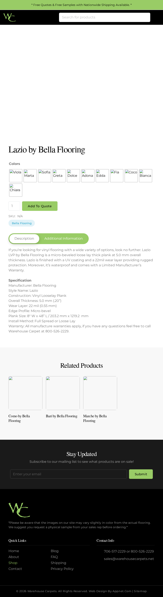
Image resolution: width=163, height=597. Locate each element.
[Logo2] (9, 17)
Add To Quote (40, 206)
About (13, 557)
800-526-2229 (142, 551)
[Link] (25, 401)
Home (13, 551)
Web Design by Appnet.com (110, 591)
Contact (15, 569)
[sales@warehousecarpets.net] (100, 559)
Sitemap (140, 591)
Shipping (58, 563)
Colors (14, 164)
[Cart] (155, 17)
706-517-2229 (115, 551)
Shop (12, 563)
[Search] (145, 17)
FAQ (54, 557)
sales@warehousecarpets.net (129, 559)
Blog (55, 551)
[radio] (15, 175)
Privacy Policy (62, 569)
